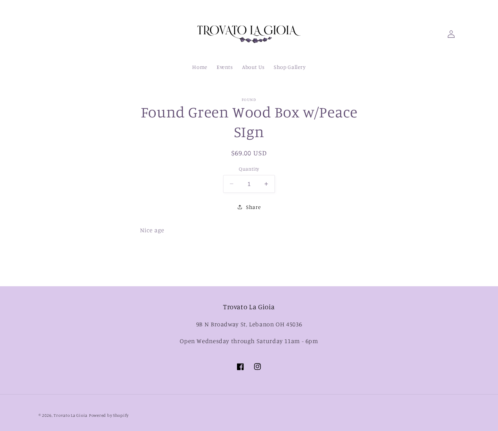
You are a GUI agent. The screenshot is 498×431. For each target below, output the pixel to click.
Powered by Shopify (109, 415)
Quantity (249, 169)
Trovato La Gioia (70, 415)
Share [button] (253, 207)
